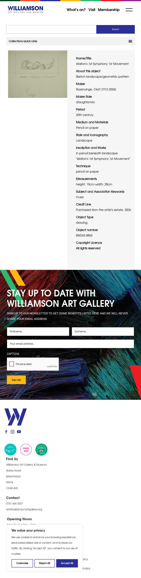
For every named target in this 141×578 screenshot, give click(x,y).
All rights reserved (88, 248)
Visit (91, 9)
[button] (70, 41)
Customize (22, 563)
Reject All (44, 563)
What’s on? (76, 9)
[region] (45, 547)
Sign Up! (16, 380)
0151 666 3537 (14, 503)
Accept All (67, 563)
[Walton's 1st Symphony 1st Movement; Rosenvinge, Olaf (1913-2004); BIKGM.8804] (37, 73)
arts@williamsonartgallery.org (24, 509)
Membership (109, 9)
